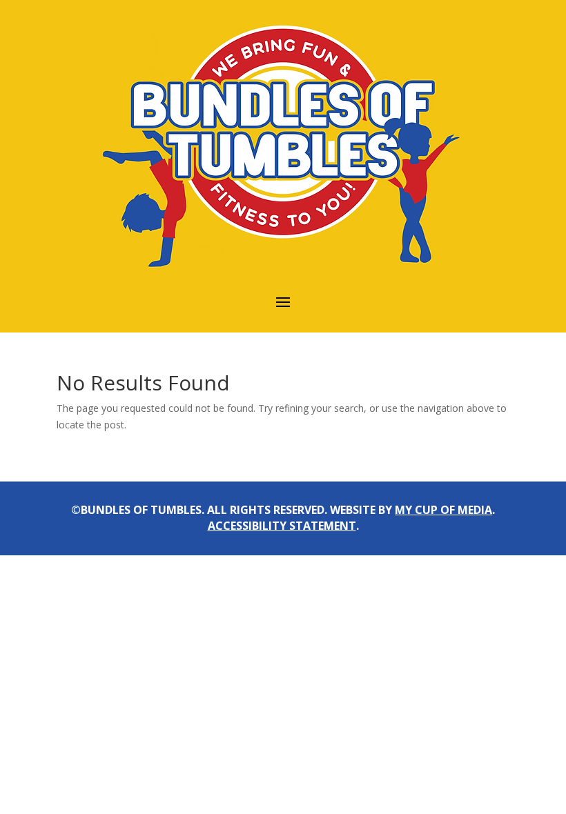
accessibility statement (282, 525)
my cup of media (443, 509)
